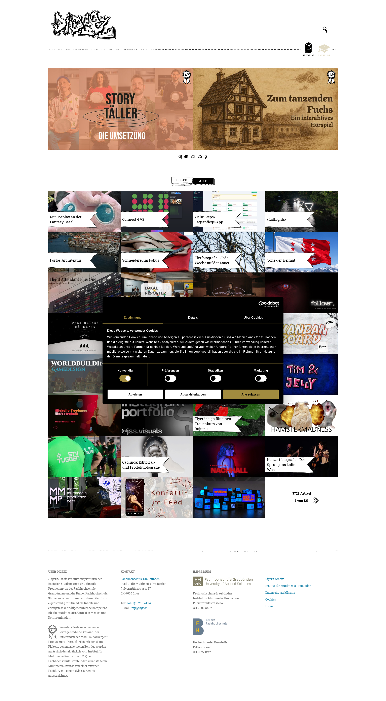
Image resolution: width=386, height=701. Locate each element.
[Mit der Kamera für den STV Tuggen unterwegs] (84, 456)
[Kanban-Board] (301, 333)
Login (269, 606)
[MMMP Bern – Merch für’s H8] (84, 497)
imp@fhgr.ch (139, 608)
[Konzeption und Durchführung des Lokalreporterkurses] (157, 292)
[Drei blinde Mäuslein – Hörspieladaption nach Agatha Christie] (84, 333)
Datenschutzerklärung (280, 592)
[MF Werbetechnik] (84, 415)
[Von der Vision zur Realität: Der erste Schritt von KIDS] (229, 497)
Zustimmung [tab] (133, 317)
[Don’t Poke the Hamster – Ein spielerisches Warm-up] (301, 415)
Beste (181, 180)
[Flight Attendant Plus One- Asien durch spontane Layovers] (84, 292)
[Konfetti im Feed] (157, 497)
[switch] (170, 378)
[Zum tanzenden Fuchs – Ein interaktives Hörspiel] (265, 109)
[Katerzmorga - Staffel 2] (193, 113)
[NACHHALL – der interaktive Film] (229, 456)
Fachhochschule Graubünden (140, 579)
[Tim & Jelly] (301, 374)
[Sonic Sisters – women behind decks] (229, 292)
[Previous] (180, 157)
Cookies (270, 599)
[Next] (206, 157)
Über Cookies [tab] (253, 317)
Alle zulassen (250, 394)
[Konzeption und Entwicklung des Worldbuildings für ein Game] (84, 374)
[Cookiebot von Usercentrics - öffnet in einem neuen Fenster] (261, 304)
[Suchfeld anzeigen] (325, 30)
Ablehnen (135, 394)
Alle (203, 181)
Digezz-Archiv (274, 579)
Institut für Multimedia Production (288, 586)
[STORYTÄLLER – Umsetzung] (120, 109)
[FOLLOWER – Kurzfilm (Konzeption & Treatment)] (301, 292)
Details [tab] (193, 317)
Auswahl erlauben (193, 394)
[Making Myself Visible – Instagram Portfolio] (157, 415)
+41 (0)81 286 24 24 (138, 603)
